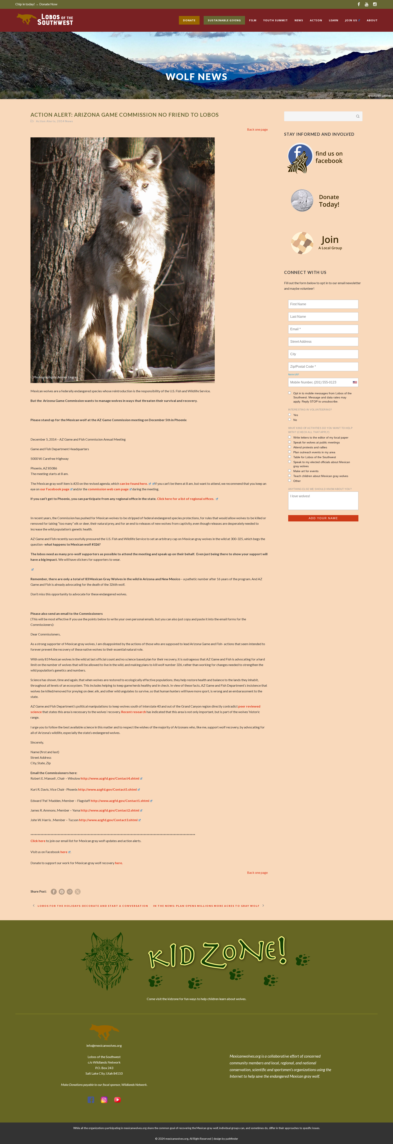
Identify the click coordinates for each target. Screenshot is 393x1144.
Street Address (301, 339)
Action (316, 20)
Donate (189, 20)
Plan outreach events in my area (314, 452)
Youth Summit (275, 20)
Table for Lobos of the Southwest (314, 457)
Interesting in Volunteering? (310, 409)
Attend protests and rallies (310, 447)
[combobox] (354, 382)
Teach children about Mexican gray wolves (320, 476)
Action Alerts (45, 121)
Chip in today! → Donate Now (36, 4)
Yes (295, 415)
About (372, 20)
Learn (333, 20)
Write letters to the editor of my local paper (320, 437)
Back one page (257, 129)
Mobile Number (301, 380)
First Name (298, 302)
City (293, 351)
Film (252, 20)
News (299, 20)
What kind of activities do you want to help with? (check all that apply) (320, 430)
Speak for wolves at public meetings (316, 442)
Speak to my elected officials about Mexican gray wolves (321, 464)
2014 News (65, 121)
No (295, 420)
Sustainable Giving (224, 20)
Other (297, 481)
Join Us (351, 20)
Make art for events (305, 471)
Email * (295, 327)
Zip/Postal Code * (302, 364)
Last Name (297, 314)
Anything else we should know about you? (320, 489)
